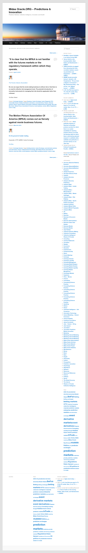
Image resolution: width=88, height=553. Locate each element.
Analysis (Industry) (69, 204)
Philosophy (67, 358)
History (65, 306)
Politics (66, 360)
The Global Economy (69, 380)
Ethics (65, 253)
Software (66, 376)
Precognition (67, 362)
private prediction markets (71, 458)
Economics (67, 246)
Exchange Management (70, 262)
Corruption (66, 242)
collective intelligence (70, 406)
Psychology (67, 365)
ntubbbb (75, 442)
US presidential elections (45, 538)
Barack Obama (43, 481)
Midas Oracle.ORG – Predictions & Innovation (30, 10)
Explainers (66, 275)
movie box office (18, 151)
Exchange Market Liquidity (71, 268)
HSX (53, 104)
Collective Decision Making (71, 231)
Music (65, 353)
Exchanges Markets (69, 273)
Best (35, 43)
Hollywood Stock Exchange (44, 104)
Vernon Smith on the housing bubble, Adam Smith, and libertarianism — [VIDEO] (68, 491)
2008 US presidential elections (42, 479)
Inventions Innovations (70, 320)
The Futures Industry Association (18, 83)
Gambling (66, 304)
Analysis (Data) (68, 184)
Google (70, 430)
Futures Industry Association (25, 104)
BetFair (71, 396)
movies (44, 106)
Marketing (66, 333)
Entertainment (67, 249)
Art (64, 211)
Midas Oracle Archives (70, 342)
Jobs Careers (67, 326)
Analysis (66, 175)
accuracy (72, 394)
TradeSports (76, 464)
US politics (73, 466)
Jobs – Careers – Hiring (70, 324)
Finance (46, 103)
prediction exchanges (40, 521)
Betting (65, 213)
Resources (66, 371)
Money (65, 351)
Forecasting (67, 280)
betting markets (31, 148)
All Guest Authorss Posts (70, 173)
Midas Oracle (72, 440)
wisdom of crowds (37, 540)
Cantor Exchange (36, 101)
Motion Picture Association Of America (24, 106)
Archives (23, 43)
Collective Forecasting (69, 233)
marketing (66, 440)
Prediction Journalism (69, 364)
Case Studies (67, 229)
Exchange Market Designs (70, 264)
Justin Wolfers (71, 438)
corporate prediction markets (71, 408)
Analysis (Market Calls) (70, 206)
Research (66, 369)
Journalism (67, 327)
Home (10, 43)
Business (29, 101)
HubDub (75, 430)
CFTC (51, 101)
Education (66, 248)
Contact (41, 43)
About (16, 43)
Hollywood (34, 104)
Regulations (67, 367)
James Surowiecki (68, 322)
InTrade (71, 435)
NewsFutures (67, 443)
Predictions (57, 43)
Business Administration (70, 220)
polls (70, 445)
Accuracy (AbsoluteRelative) (71, 166)
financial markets (68, 428)
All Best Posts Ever (69, 171)
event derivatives (39, 103)
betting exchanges (68, 399)
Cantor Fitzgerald (45, 101)
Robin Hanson (68, 464)
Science (66, 375)
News (65, 355)
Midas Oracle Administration (71, 340)
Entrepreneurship (68, 251)
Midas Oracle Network (69, 344)
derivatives (32, 103)
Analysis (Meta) (68, 210)
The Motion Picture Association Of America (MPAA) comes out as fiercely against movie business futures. (29, 119)
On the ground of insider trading (18, 136)
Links (51, 43)
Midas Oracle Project (69, 346)
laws (55, 104)
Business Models (68, 226)
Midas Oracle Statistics (70, 347)
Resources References (69, 373)
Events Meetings (68, 255)
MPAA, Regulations (51, 106)
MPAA (36, 151)
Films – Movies (68, 277)
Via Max (11, 144)
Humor (65, 307)
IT (46, 43)
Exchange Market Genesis (70, 266)
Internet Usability (68, 318)
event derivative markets (51, 148)
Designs (66, 244)
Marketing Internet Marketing (71, 335)
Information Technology (70, 313)
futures (15, 104)
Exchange (66, 257)
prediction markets (42, 151)
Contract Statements (69, 240)
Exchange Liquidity (69, 260)
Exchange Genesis (18, 101)
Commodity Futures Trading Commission (19, 103)
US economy (66, 466)
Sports (65, 378)
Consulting (66, 239)
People (65, 356)
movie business (38, 106)
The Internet (67, 382)
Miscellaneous (67, 349)
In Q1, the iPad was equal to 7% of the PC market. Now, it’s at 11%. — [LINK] (71, 91)
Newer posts (53, 53)
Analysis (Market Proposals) (71, 208)
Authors (30, 43)
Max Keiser (11, 106)
